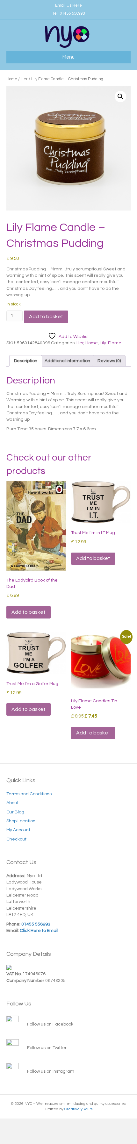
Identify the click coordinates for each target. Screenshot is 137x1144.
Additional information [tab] (67, 361)
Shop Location (20, 821)
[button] (120, 96)
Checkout (16, 839)
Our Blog (15, 812)
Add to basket (46, 316)
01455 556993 (72, 13)
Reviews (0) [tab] (109, 361)
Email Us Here (68, 5)
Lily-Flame (110, 343)
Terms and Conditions (29, 794)
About (12, 803)
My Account (18, 830)
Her (24, 79)
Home (11, 79)
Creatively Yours (78, 1109)
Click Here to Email (38, 930)
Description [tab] (25, 361)
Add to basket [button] (28, 612)
